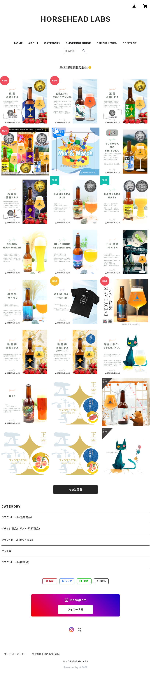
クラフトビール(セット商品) (17, 539)
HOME (18, 43)
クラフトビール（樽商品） (15, 562)
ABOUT (33, 43)
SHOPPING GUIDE (78, 43)
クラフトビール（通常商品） (16, 517)
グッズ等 (6, 551)
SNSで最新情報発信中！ (73, 67)
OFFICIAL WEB (106, 43)
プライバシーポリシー (15, 654)
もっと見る (75, 489)
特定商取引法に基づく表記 (46, 654)
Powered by (71, 667)
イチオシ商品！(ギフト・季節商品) (20, 528)
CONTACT (129, 43)
